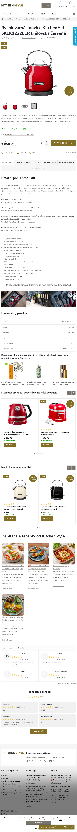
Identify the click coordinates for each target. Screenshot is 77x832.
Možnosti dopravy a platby (11, 781)
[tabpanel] (19, 424)
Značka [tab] (50, 162)
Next (73, 393)
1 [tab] (34, 453)
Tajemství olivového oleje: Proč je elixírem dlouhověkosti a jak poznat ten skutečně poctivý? (36, 788)
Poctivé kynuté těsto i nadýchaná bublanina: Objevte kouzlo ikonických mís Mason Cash (36, 794)
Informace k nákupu (9, 784)
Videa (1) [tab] (19, 162)
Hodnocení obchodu (38, 692)
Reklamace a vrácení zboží (11, 787)
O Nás (5, 775)
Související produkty (65, 162)
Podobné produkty (37, 168)
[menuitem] (7, 14)
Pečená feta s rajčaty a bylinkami (61, 786)
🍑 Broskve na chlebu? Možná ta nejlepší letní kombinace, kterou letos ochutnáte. (38, 569)
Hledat (46, 5)
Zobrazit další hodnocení (66, 684)
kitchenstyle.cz (57, 761)
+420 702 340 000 (58, 757)
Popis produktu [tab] (7, 162)
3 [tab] (38, 453)
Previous (69, 393)
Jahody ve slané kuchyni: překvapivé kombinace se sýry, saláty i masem (35, 782)
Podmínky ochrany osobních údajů (12, 793)
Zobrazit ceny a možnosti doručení (19, 134)
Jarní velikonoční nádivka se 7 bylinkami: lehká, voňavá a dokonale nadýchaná (60, 797)
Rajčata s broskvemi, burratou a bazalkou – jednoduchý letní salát (13, 569)
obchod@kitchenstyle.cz (37, 757)
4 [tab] (40, 453)
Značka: (70, 152)
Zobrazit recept (7, 589)
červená (71, 327)
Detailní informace (62, 121)
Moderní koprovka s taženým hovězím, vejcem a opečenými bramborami (13, 620)
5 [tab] (42, 453)
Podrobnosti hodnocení (28, 38)
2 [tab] (36, 453)
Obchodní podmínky (9, 790)
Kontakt (5, 778)
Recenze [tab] (28, 162)
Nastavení (38, 828)
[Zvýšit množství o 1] (46, 141)
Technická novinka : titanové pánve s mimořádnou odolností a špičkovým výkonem (37, 801)
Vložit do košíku (64, 143)
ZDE (60, 820)
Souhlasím (39, 823)
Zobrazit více (38, 731)
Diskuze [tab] (38, 162)
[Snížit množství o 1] (46, 144)
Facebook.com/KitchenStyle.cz (39, 761)
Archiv (28, 806)
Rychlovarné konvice (66, 338)
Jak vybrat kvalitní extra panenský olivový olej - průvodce (36, 776)
